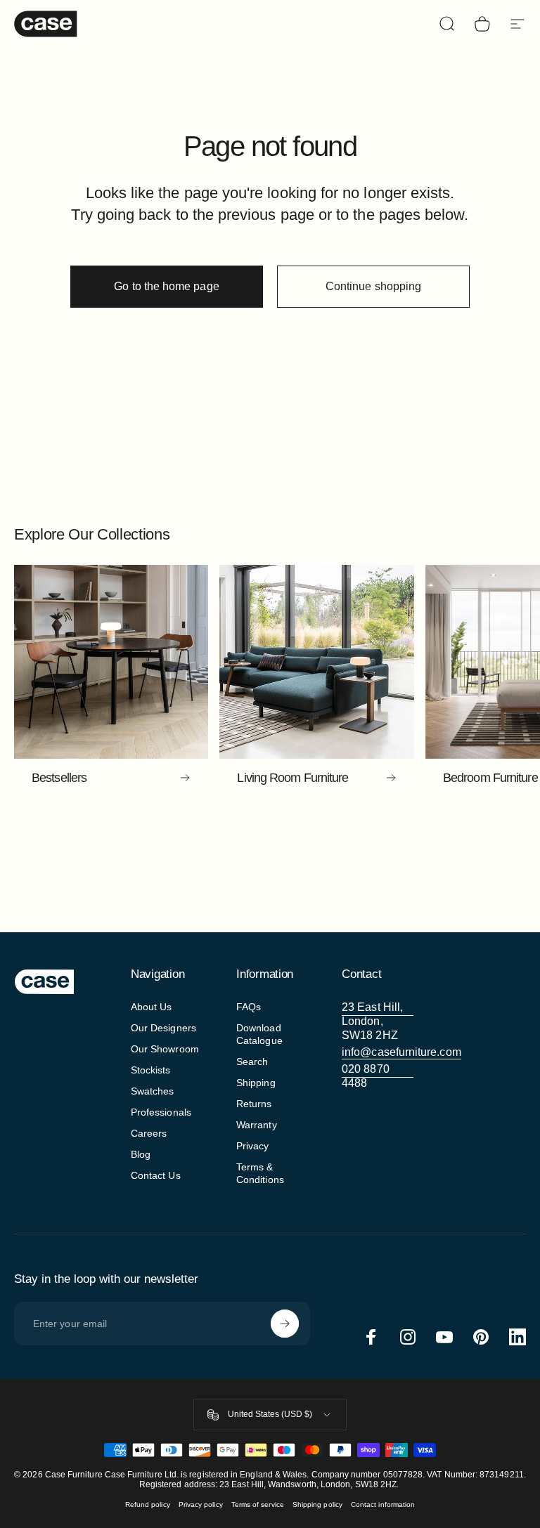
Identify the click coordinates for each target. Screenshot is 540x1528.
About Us (151, 1006)
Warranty (256, 1124)
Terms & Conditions (260, 1173)
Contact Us (156, 1175)
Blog (140, 1154)
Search (252, 1061)
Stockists (151, 1070)
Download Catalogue (259, 1034)
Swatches (152, 1091)
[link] (377, 1021)
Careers (149, 1133)
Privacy (252, 1145)
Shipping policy (317, 1504)
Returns (254, 1103)
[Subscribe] (285, 1324)
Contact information (383, 1504)
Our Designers (163, 1027)
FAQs (248, 1006)
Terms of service (257, 1504)
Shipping (256, 1082)
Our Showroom (165, 1048)
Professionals (161, 1112)
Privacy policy (201, 1504)
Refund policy (147, 1504)
